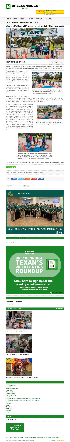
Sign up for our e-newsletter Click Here (15, 427)
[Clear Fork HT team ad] (35, 212)
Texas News (9, 407)
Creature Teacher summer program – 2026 (17, 354)
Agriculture (8, 408)
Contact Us (9, 390)
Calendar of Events (14, 301)
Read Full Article (10, 304)
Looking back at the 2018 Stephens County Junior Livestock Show (23, 398)
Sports (31, 19)
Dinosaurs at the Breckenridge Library (16, 331)
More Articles (59, 298)
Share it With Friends (57, 62)
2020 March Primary (11, 385)
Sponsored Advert (50, 14)
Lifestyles (23, 19)
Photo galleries (12, 22)
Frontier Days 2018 (11, 395)
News (15, 19)
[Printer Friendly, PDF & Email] (11, 167)
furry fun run (13, 172)
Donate (37, 22)
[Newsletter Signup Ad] (35, 270)
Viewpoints (9, 412)
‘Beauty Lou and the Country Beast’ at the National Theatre (22, 377)
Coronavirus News (10, 392)
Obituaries (39, 19)
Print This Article (56, 61)
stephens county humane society (25, 172)
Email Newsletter (26, 22)
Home (9, 19)
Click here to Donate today (13, 242)
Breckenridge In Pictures (12, 388)
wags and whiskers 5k (39, 172)
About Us (48, 19)
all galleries (59, 308)
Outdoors (8, 410)
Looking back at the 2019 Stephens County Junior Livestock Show (23, 400)
